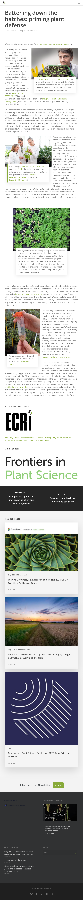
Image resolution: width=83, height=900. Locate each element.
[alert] (21, 805)
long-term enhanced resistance (28, 294)
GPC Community (22, 575)
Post (28, 650)
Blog (21, 30)
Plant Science (21, 650)
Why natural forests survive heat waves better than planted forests (19, 853)
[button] (79, 3)
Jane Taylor (26, 166)
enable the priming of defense (18, 387)
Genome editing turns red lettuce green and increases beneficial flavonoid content (19, 869)
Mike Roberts (38, 166)
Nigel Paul (17, 169)
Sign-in (58, 785)
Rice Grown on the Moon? (15, 860)
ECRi (13, 575)
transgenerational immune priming (57, 357)
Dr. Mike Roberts (43, 44)
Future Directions (30, 30)
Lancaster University (60, 44)
